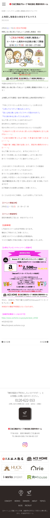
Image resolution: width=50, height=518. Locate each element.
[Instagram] (25, 444)
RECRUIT (28, 505)
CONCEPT (8, 501)
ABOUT (34, 501)
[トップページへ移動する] (25, 428)
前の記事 (6, 342)
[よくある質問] (21, 493)
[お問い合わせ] (25, 414)
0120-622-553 (25, 400)
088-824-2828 (19, 436)
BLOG (20, 505)
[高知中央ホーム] (29, 3)
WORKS (17, 501)
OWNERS (26, 501)
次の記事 (43, 342)
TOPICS (42, 501)
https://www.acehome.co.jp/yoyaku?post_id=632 (20, 318)
